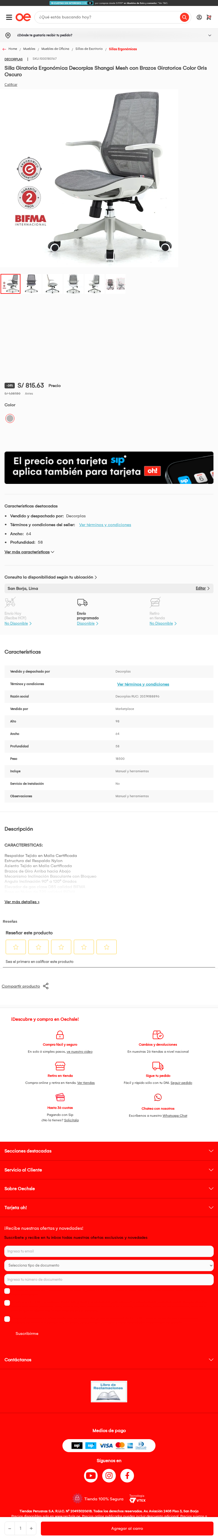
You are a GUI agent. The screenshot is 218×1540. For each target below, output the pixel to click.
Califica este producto (11, 84)
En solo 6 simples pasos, (60, 1052)
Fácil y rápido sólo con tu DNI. (158, 1083)
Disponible (86, 623)
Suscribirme (27, 1333)
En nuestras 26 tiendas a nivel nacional (158, 1052)
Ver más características (27, 551)
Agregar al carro (127, 1528)
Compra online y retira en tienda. (60, 1083)
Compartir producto (21, 986)
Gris (10, 418)
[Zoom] (10, 283)
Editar (201, 588)
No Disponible (16, 623)
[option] (109, 3)
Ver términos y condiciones (105, 524)
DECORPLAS (14, 59)
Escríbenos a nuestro (158, 1116)
